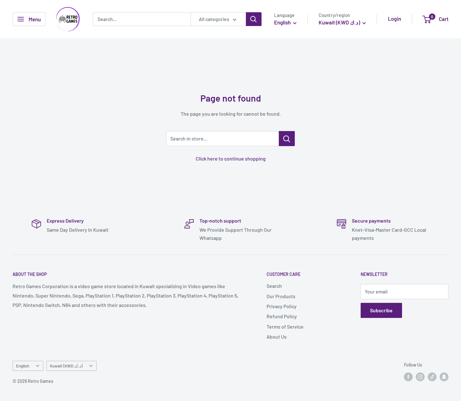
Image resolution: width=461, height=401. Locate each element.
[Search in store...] (287, 138)
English (22, 365)
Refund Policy (282, 316)
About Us (277, 337)
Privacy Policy (282, 306)
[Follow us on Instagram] (420, 376)
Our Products (281, 296)
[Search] (254, 19)
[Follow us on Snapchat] (444, 376)
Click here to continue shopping (231, 158)
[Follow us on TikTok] (432, 376)
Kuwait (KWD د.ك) (66, 365)
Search (274, 286)
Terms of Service (285, 327)
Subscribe (381, 310)
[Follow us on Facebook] (408, 376)
